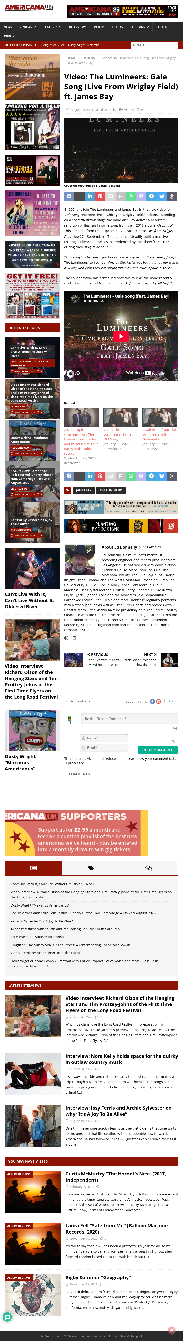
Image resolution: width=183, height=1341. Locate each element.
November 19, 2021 (83, 1284)
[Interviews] (33, 1016)
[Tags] (91, 868)
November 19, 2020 (83, 1238)
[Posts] (33, 868)
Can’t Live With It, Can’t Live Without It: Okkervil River (30, 352)
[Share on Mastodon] (141, 196)
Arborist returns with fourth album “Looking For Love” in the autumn (65, 929)
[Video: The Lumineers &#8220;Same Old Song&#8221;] (120, 418)
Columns (137, 27)
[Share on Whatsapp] (131, 196)
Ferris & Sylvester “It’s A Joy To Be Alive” (31, 522)
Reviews (26, 27)
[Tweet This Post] (79, 196)
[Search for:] (154, 44)
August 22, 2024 (82, 109)
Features (50, 27)
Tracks (117, 27)
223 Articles (151, 547)
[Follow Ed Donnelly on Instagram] (72, 638)
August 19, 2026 (81, 1121)
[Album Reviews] (33, 1192)
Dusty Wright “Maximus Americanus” (29, 439)
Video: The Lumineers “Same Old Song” (117, 434)
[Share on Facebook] (69, 196)
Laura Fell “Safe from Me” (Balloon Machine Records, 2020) (117, 1228)
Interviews (77, 27)
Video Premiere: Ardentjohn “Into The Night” (46, 953)
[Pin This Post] (100, 196)
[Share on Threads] (172, 196)
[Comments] (148, 868)
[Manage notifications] (172, 1330)
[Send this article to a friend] (110, 196)
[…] (106, 1040)
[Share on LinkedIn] (90, 196)
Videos (99, 27)
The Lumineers (111, 490)
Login (173, 701)
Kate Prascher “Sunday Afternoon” (38, 937)
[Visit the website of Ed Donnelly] (66, 638)
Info (7, 36)
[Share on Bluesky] (162, 196)
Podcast (163, 27)
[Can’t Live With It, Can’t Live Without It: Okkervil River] (32, 568)
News (8, 27)
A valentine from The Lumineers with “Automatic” (159, 434)
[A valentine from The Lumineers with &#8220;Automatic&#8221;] (159, 418)
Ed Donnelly (107, 109)
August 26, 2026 (24, 371)
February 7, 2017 (81, 1187)
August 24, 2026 (81, 1069)
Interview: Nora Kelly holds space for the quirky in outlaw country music (122, 1059)
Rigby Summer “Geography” (98, 1277)
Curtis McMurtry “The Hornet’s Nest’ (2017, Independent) (116, 1176)
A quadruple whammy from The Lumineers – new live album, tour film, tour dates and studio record (81, 441)
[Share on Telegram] (151, 196)
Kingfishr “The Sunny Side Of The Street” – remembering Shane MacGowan (70, 945)
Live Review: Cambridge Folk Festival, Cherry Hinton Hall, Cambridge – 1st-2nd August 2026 (32, 477)
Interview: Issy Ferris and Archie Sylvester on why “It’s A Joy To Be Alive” (119, 1111)
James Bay (83, 490)
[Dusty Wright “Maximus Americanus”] (32, 730)
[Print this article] (121, 196)
